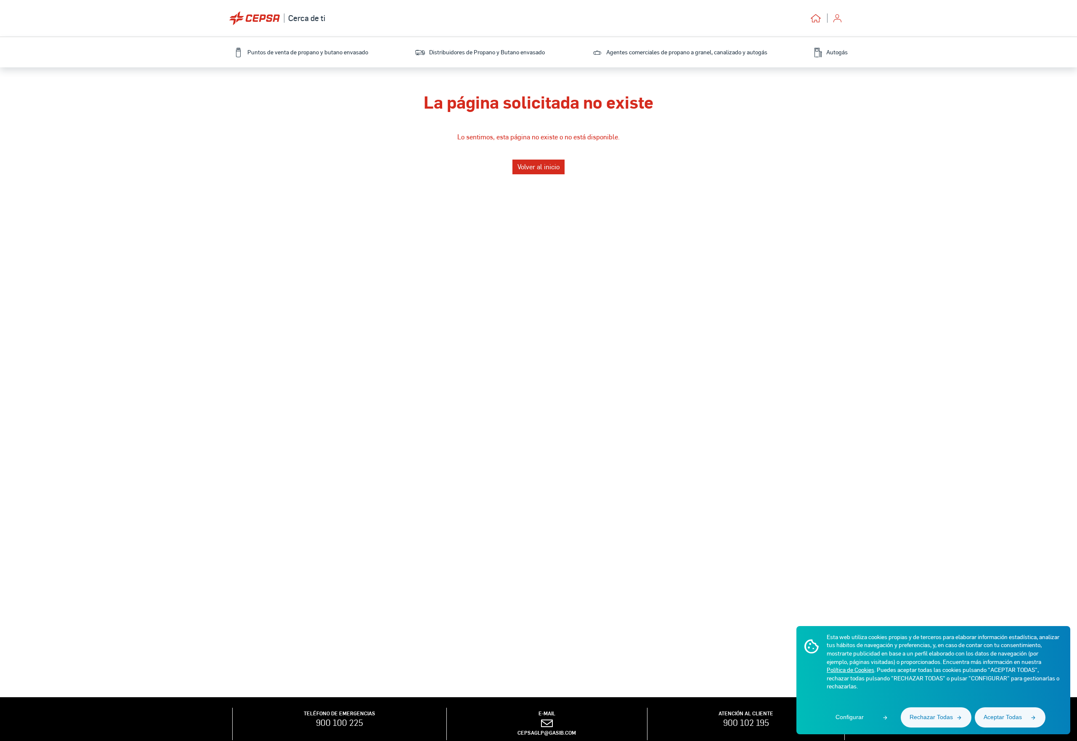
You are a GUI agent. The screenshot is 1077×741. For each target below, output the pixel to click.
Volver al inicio (538, 166)
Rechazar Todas (931, 717)
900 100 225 (339, 722)
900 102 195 (746, 722)
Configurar (850, 717)
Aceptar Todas (1003, 717)
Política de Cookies (850, 670)
